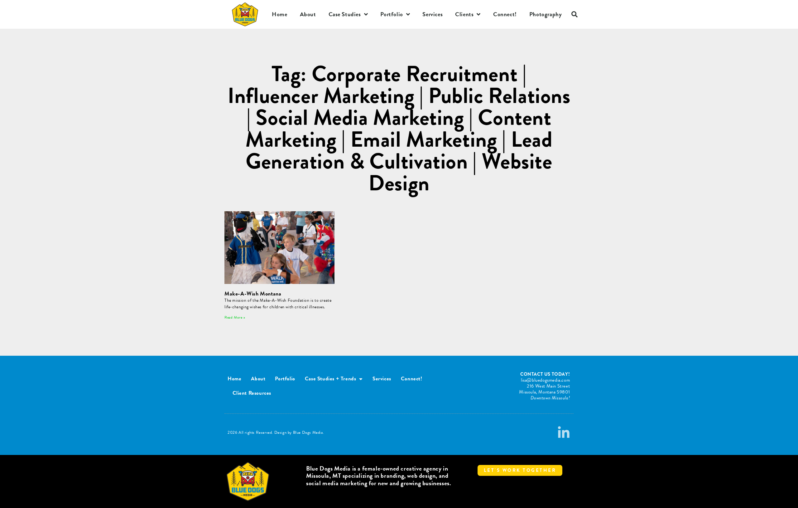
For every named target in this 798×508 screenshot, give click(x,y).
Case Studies (345, 14)
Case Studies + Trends (330, 379)
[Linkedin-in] (563, 432)
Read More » (234, 317)
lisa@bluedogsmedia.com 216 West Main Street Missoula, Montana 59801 (544, 386)
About (308, 14)
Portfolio (391, 14)
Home (279, 14)
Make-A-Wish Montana (252, 293)
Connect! (505, 14)
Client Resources (252, 393)
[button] (574, 14)
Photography (545, 14)
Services (432, 14)
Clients (464, 14)
